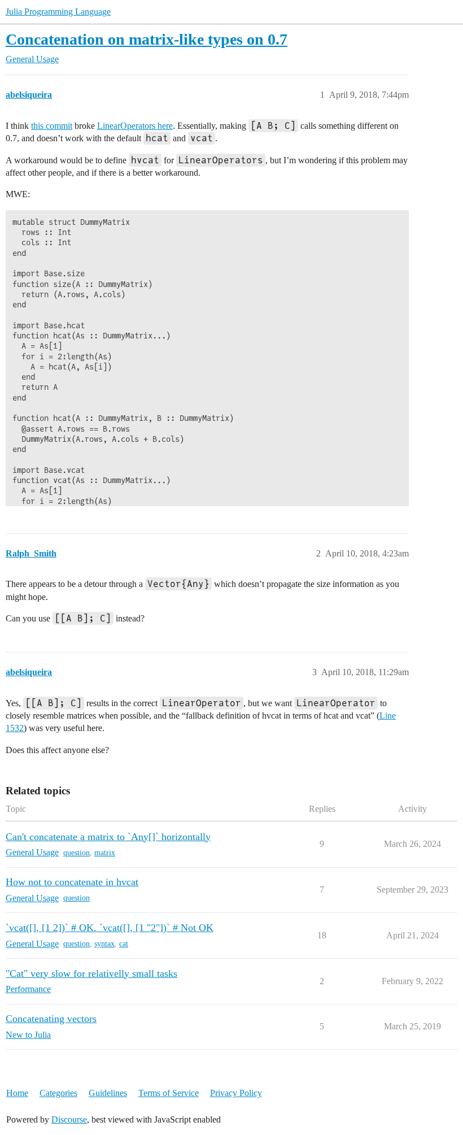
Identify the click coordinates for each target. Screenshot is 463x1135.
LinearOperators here (135, 126)
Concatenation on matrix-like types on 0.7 (146, 39)
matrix (104, 853)
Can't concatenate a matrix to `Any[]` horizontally (108, 836)
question (76, 853)
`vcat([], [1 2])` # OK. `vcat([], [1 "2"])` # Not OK (109, 927)
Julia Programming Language (58, 11)
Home (17, 1093)
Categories (58, 1093)
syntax (104, 944)
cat (123, 944)
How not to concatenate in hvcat (72, 882)
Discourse (69, 1119)
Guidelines (108, 1093)
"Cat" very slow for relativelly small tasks (91, 973)
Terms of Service (168, 1093)
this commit (51, 126)
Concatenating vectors (51, 1018)
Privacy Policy (236, 1093)
